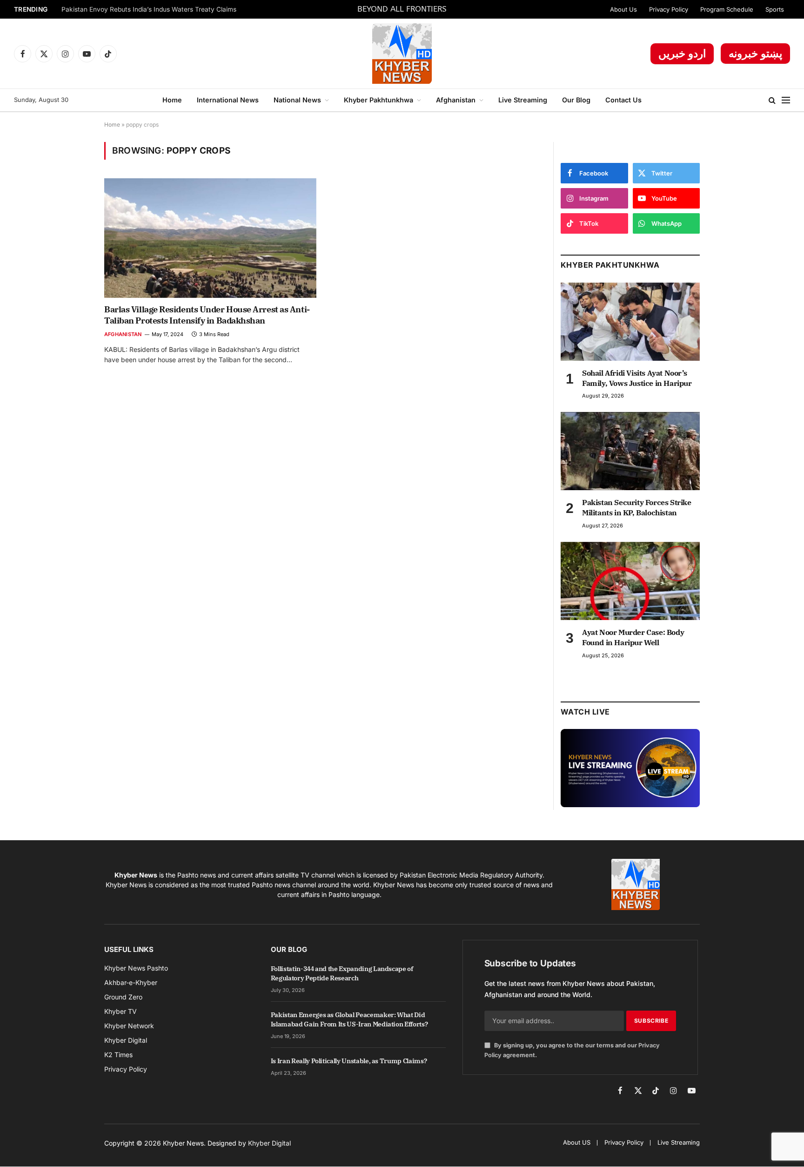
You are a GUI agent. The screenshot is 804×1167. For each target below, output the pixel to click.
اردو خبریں (682, 53)
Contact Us (623, 100)
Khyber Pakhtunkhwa (378, 100)
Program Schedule (726, 9)
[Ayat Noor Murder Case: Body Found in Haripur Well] (630, 581)
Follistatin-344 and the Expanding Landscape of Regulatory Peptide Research (342, 973)
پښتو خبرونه (755, 53)
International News (228, 100)
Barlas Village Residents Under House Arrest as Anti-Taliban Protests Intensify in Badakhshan (207, 315)
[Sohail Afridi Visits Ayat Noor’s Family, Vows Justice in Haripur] (630, 322)
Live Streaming (522, 100)
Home (172, 100)
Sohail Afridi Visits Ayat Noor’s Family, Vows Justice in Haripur (637, 378)
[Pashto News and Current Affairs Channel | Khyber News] (401, 53)
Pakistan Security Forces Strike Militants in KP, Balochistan (636, 507)
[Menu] (786, 100)
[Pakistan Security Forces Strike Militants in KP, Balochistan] (630, 451)
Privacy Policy (668, 9)
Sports (774, 9)
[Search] (772, 100)
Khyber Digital (269, 1143)
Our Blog (576, 100)
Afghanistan (456, 100)
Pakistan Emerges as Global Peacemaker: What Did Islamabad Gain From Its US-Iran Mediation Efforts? (349, 1019)
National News (297, 100)
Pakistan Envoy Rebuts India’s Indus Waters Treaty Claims (148, 9)
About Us (623, 9)
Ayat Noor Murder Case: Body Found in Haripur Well (633, 637)
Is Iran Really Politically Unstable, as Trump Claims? (349, 1061)
